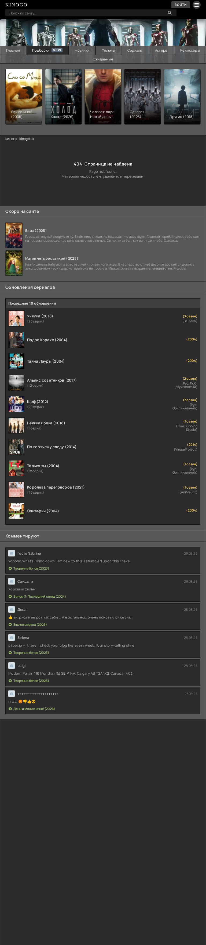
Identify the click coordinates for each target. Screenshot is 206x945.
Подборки (40, 50)
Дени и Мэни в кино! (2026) (34, 708)
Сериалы (135, 50)
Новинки (82, 50)
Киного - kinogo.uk (19, 138)
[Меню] (197, 5)
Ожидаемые (103, 59)
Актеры (161, 50)
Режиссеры (190, 50)
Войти (181, 4)
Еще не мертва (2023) (30, 624)
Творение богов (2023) (31, 568)
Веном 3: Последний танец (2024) (39, 596)
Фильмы (108, 50)
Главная (13, 50)
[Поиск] (169, 12)
